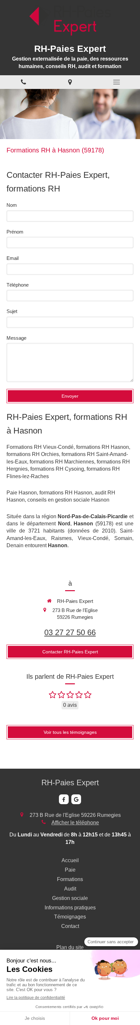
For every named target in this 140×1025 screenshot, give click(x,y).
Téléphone (18, 285)
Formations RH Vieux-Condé (40, 447)
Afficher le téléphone (75, 822)
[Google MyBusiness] (76, 799)
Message (16, 338)
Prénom (15, 232)
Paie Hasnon (22, 492)
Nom (12, 205)
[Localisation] (70, 82)
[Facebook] (64, 799)
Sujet (12, 311)
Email (13, 258)
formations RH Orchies (33, 454)
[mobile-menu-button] (116, 82)
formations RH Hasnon (102, 447)
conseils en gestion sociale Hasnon (68, 500)
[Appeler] (23, 82)
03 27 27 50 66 (70, 632)
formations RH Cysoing (57, 469)
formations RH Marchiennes (62, 461)
